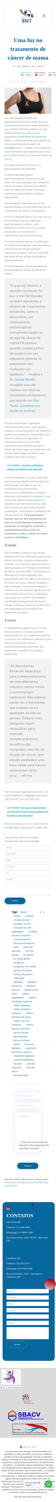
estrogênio (10, 147)
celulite (17, 916)
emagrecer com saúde (25, 966)
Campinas (29, 795)
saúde (17, 1044)
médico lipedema (22, 1005)
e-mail (35, 841)
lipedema (18, 982)
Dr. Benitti (28, 954)
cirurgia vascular (22, 919)
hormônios (22, 537)
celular (15, 269)
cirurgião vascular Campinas (24, 933)
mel (13, 129)
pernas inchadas (22, 1040)
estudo (19, 118)
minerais (38, 496)
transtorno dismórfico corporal (24, 1050)
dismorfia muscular (22, 949)
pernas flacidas (21, 1032)
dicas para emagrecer (24, 943)
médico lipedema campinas (21, 1011)
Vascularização (21, 1075)
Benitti (15, 795)
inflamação (19, 978)
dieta (16, 947)
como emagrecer (22, 939)
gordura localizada (23, 970)
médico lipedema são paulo (22, 1015)
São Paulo (14, 827)
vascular (18, 1063)
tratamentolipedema (24, 1059)
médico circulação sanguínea (24, 999)
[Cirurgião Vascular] (27, 15)
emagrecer (19, 962)
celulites (30, 916)
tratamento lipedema (24, 1055)
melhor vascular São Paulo (22, 1026)
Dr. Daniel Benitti (22, 958)
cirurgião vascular (22, 923)
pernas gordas (21, 1036)
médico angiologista (20, 995)
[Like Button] (40, 912)
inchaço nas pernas (23, 974)
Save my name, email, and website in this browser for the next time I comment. (34, 1145)
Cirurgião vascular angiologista (21, 929)
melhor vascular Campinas (20, 1022)
